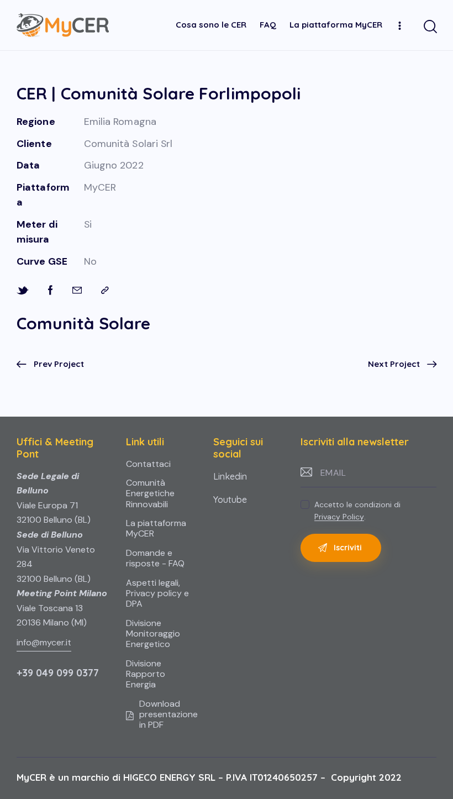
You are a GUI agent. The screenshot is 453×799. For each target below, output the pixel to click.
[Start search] (429, 26)
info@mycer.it (44, 642)
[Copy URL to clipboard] (105, 290)
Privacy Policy (339, 517)
